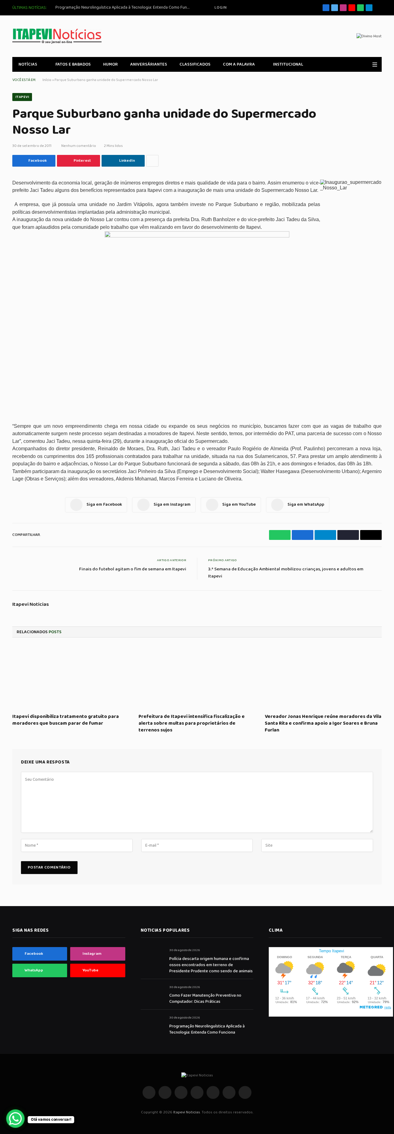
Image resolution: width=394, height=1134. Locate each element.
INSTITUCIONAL (288, 64)
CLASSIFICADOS (195, 64)
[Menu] (374, 64)
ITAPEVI (22, 97)
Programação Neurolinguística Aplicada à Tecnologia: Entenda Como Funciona (124, 7)
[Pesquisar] (379, 8)
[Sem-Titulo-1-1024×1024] (197, 236)
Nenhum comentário (78, 146)
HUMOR (110, 64)
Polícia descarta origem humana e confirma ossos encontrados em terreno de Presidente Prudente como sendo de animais (211, 965)
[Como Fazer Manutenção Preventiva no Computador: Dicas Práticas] (152, 994)
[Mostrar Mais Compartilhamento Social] (152, 161)
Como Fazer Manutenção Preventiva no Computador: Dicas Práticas (205, 998)
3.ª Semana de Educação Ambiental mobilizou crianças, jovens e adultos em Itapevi (285, 572)
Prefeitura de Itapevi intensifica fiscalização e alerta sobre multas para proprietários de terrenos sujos (192, 723)
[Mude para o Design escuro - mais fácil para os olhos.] (366, 64)
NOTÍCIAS (27, 64)
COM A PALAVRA (239, 64)
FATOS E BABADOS (73, 64)
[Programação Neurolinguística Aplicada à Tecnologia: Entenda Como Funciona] (152, 1025)
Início (46, 80)
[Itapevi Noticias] (57, 36)
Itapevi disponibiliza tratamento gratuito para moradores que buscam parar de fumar (65, 720)
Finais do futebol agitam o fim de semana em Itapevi (132, 569)
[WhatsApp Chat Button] (15, 1118)
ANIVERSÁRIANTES (148, 64)
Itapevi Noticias (30, 604)
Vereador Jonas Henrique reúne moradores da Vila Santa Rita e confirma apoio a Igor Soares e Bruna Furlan (323, 723)
